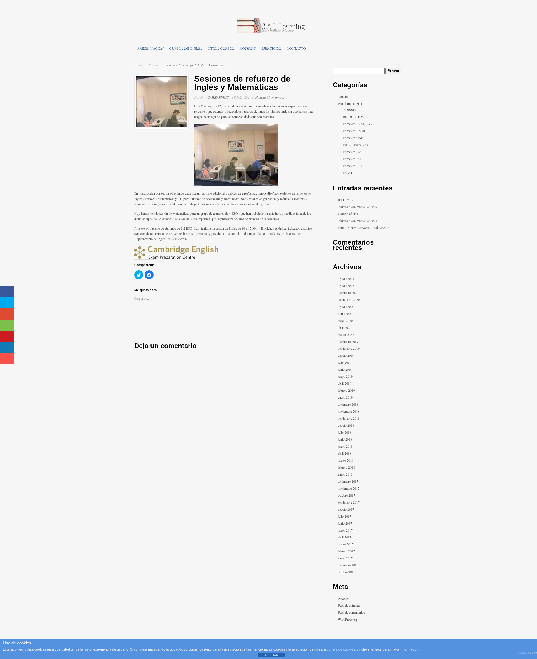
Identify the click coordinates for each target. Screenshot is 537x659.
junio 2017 (345, 523)
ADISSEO (350, 109)
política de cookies (341, 649)
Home (138, 65)
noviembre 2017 (348, 488)
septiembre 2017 (349, 502)
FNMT (347, 172)
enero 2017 (345, 558)
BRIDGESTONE (354, 116)
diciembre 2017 (348, 481)
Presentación (150, 48)
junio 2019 (345, 369)
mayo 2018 (345, 446)
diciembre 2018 (348, 404)
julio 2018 (344, 432)
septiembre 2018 (349, 418)
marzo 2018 (346, 460)
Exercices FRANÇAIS (358, 123)
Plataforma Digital (350, 103)
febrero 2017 (346, 551)
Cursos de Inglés (185, 48)
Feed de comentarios (351, 612)
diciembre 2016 (348, 565)
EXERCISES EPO (355, 144)
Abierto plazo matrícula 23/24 (357, 220)
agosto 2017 (346, 509)
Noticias (247, 48)
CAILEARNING (218, 97)
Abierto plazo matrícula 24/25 (357, 206)
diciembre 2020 (348, 292)
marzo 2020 (346, 334)
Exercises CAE (353, 137)
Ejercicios (271, 48)
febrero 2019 (346, 390)
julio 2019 (344, 362)
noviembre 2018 (348, 411)
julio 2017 (344, 516)
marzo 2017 (346, 544)
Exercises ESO (353, 151)
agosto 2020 (346, 306)
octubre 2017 (346, 495)
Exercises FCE (352, 158)
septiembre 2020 (349, 299)
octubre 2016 (346, 572)
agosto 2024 (346, 278)
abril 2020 (344, 327)
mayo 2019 (345, 376)
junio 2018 (345, 439)
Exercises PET (352, 165)
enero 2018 (345, 474)
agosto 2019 (346, 355)
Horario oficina (348, 213)
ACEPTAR (271, 655)
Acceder (343, 598)
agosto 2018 (346, 425)
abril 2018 (344, 453)
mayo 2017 (345, 530)
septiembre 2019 (349, 348)
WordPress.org (348, 619)
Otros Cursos (221, 48)
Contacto (295, 48)
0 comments (277, 97)
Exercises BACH (354, 130)
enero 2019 (345, 397)
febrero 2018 (346, 467)
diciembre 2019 (348, 341)
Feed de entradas (349, 605)
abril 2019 (344, 383)
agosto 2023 (346, 285)
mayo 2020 (345, 320)
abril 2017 (344, 537)
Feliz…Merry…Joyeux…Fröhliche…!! (364, 227)
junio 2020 (345, 313)
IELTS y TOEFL (349, 199)
